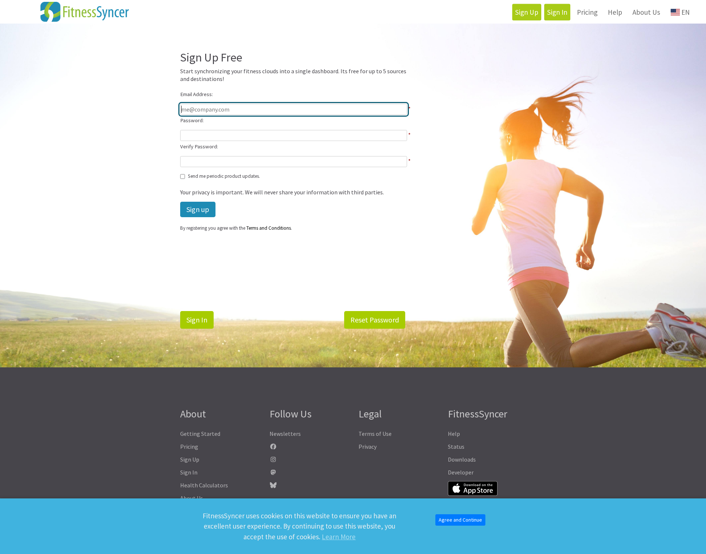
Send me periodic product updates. (224, 176)
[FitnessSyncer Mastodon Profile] (309, 472)
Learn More (339, 536)
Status (456, 446)
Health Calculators (204, 485)
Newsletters (285, 433)
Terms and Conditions (268, 228)
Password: (192, 120)
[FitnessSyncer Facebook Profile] (309, 446)
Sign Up (526, 12)
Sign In (557, 12)
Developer (461, 472)
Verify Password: (199, 146)
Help (615, 12)
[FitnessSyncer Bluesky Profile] (309, 485)
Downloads (462, 459)
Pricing (587, 12)
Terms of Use (375, 433)
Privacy (368, 446)
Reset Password (374, 319)
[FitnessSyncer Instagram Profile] (309, 459)
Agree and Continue (460, 519)
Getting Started (200, 433)
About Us (646, 12)
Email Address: (196, 94)
